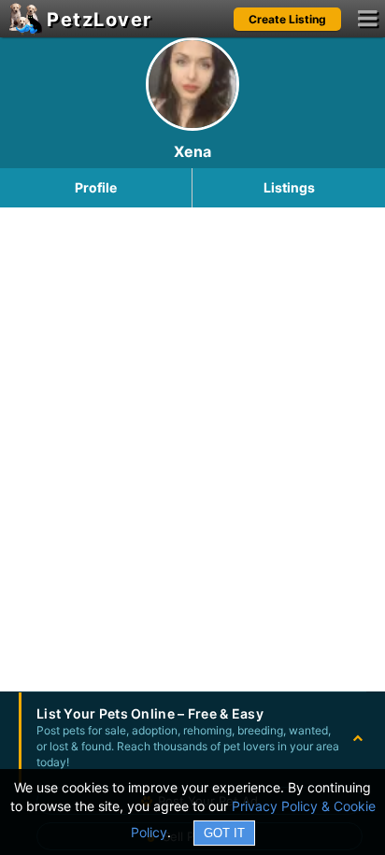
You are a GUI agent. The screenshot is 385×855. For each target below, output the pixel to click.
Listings (289, 187)
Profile (96, 187)
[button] (192, 737)
